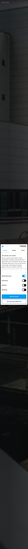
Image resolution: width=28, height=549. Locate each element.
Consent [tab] (5, 250)
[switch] (24, 280)
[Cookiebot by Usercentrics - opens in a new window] (20, 246)
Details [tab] (14, 250)
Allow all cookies (14, 296)
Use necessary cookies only (14, 301)
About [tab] (23, 250)
